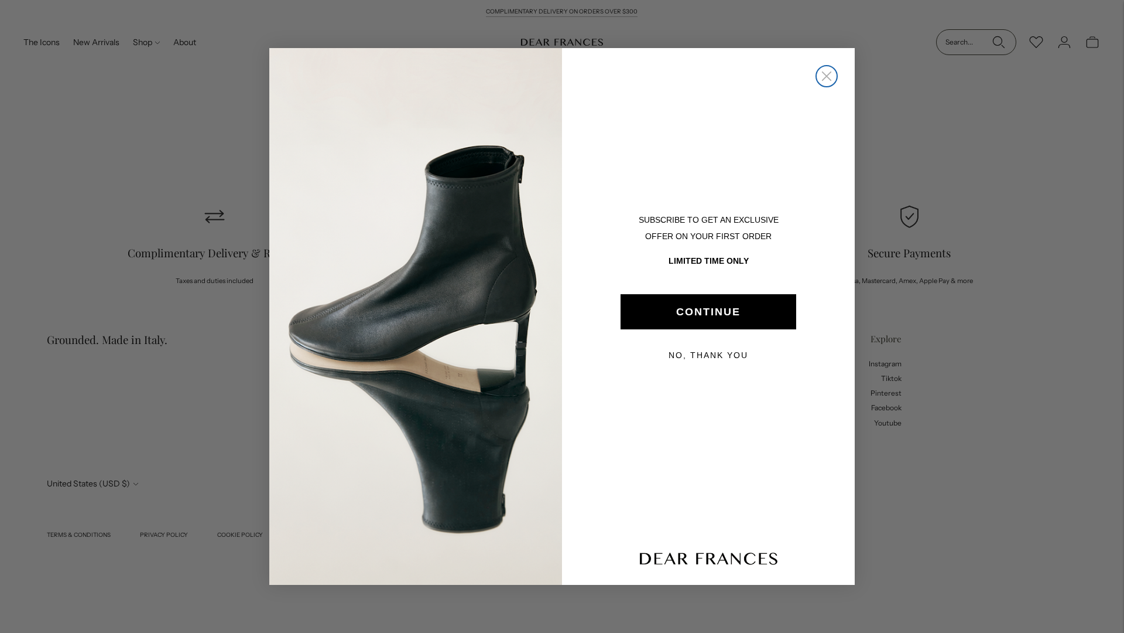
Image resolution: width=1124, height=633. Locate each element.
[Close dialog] (826, 76)
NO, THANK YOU (708, 355)
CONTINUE (708, 312)
